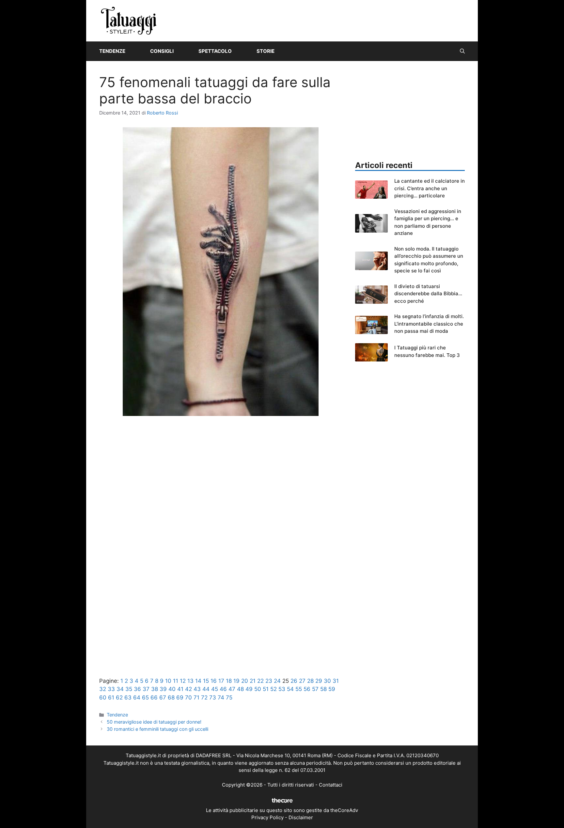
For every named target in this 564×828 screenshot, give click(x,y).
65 (145, 697)
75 (229, 697)
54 (290, 689)
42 (188, 689)
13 (190, 681)
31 (336, 681)
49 (249, 689)
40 (172, 689)
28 (310, 681)
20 (244, 681)
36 (137, 689)
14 (198, 681)
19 (236, 681)
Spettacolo (215, 51)
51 (266, 689)
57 (315, 689)
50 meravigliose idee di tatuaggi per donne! (154, 722)
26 (293, 681)
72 (204, 697)
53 (281, 689)
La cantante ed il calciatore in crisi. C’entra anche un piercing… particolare (429, 188)
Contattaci (330, 785)
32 (102, 689)
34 (120, 689)
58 (323, 689)
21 (253, 681)
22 (260, 681)
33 (111, 689)
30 (327, 681)
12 (183, 681)
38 (154, 689)
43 (197, 689)
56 (307, 689)
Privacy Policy (267, 817)
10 (168, 681)
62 (119, 697)
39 (163, 689)
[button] (462, 51)
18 (229, 681)
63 (128, 697)
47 (231, 689)
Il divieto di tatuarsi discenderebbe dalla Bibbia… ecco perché (428, 293)
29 (318, 681)
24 (277, 681)
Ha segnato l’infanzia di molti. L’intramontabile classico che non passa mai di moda (429, 323)
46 (223, 689)
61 (111, 697)
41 (180, 689)
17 (221, 681)
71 (196, 697)
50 (257, 689)
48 (240, 689)
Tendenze (112, 51)
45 (214, 689)
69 (179, 697)
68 (171, 697)
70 (188, 697)
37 (146, 689)
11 (175, 681)
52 (273, 689)
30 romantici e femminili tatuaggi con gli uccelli (157, 729)
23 (268, 681)
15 (206, 681)
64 (136, 697)
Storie (265, 51)
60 (102, 697)
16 (214, 681)
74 (221, 697)
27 (302, 681)
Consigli (162, 51)
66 (154, 697)
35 (128, 689)
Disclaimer (301, 817)
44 (206, 689)
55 (298, 689)
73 (212, 697)
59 (331, 689)
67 (162, 697)
